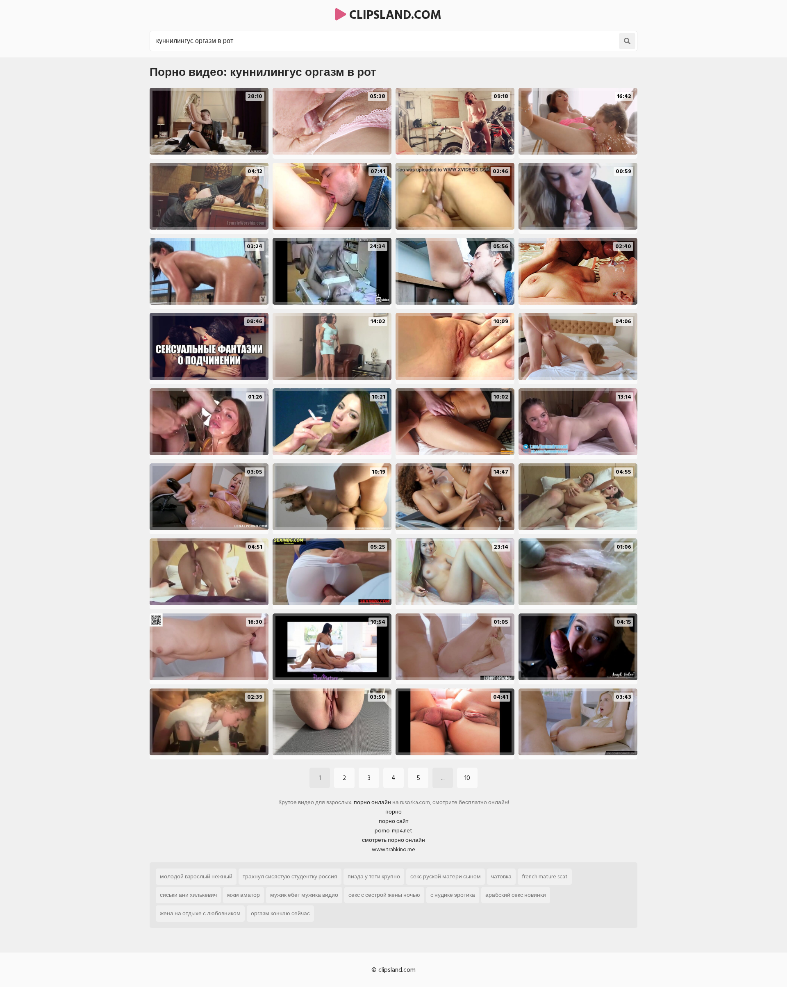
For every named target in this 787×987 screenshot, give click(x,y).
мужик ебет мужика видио (304, 895)
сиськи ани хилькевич (188, 895)
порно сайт (393, 821)
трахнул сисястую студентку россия (290, 876)
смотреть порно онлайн (393, 840)
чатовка (501, 876)
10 (467, 778)
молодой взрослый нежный (196, 876)
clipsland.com (393, 15)
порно (393, 811)
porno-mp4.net (393, 830)
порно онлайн (372, 802)
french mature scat (545, 876)
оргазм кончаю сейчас (280, 913)
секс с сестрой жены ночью (384, 895)
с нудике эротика (452, 895)
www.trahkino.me (393, 849)
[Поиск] (627, 41)
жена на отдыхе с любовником (200, 913)
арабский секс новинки (515, 895)
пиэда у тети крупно (374, 876)
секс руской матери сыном (445, 876)
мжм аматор (243, 895)
